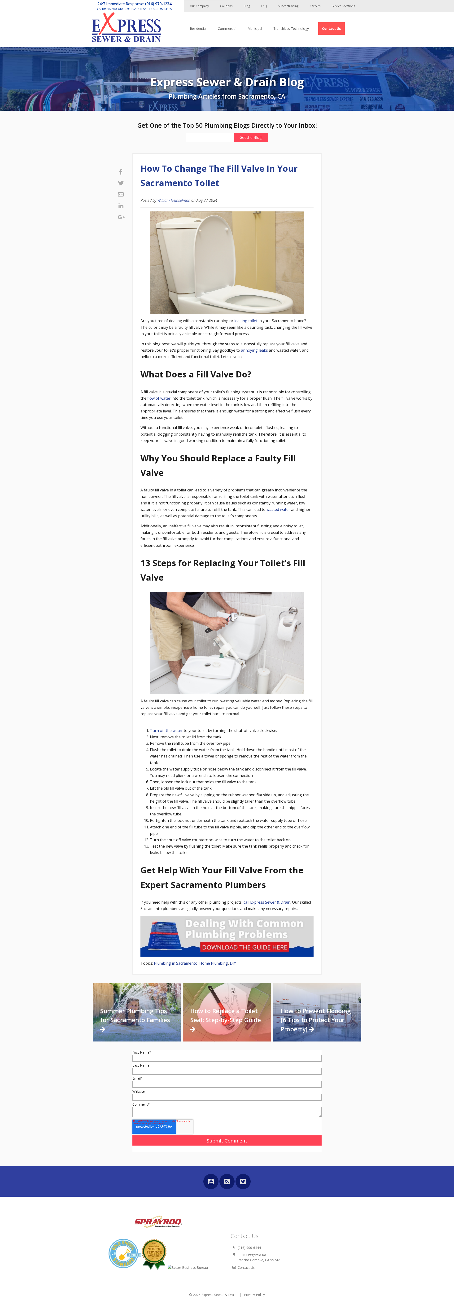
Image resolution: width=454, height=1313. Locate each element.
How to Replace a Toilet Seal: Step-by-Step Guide (225, 1015)
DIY (233, 963)
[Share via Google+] (121, 217)
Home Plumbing (213, 963)
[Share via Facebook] (121, 172)
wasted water (278, 509)
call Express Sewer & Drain (266, 902)
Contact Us (246, 1267)
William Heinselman (173, 200)
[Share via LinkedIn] (121, 206)
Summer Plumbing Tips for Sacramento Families (135, 1015)
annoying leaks (254, 350)
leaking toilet (246, 320)
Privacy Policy (254, 1294)
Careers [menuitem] (315, 6)
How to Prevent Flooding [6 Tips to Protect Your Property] (316, 1020)
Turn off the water (166, 730)
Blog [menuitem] (247, 6)
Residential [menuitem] (198, 28)
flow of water (158, 398)
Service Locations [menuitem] (343, 6)
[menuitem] (331, 28)
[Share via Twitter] (121, 183)
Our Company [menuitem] (199, 6)
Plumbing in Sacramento (175, 963)
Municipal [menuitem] (255, 28)
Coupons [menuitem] (226, 6)
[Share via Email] (121, 194)
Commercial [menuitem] (227, 28)
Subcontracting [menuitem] (288, 6)
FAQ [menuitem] (264, 6)
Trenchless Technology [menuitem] (291, 28)
